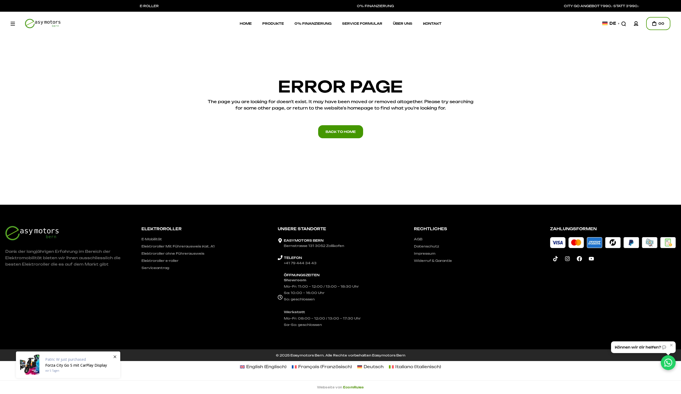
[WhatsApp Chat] (668, 362)
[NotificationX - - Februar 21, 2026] (68, 364)
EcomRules (353, 387)
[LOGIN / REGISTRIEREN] (636, 23)
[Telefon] (280, 257)
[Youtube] (591, 258)
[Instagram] (567, 258)
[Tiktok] (555, 258)
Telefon (293, 258)
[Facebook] (579, 258)
